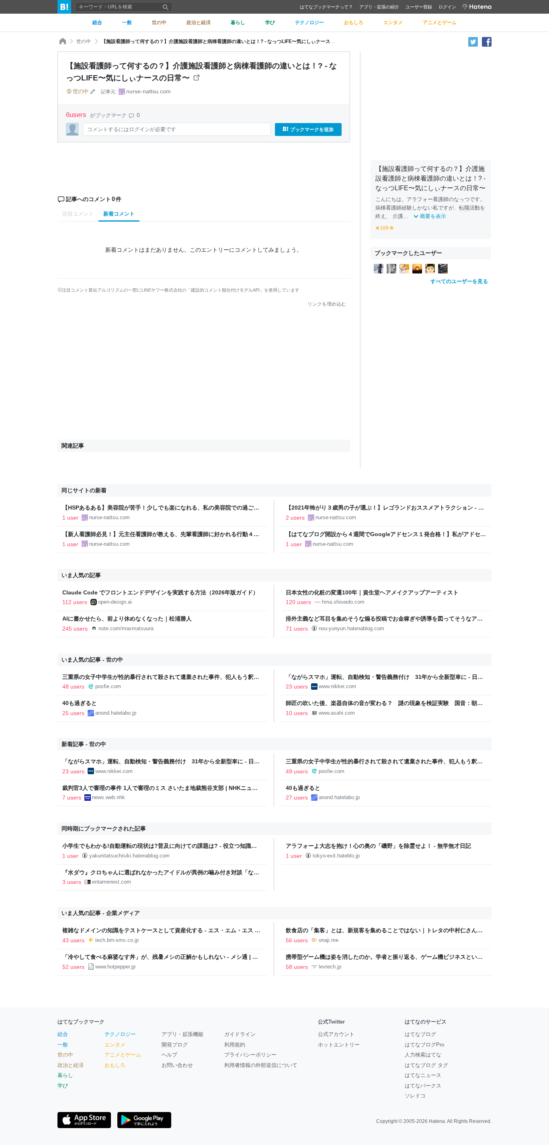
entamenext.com (111, 882)
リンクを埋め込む (326, 304)
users (77, 115)
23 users (297, 686)
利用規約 (234, 1045)
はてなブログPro (424, 1045)
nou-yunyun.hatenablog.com (351, 628)
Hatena (437, 1121)
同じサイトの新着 (84, 490)
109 (384, 228)
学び (62, 1086)
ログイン (447, 6)
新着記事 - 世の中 (83, 744)
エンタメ (114, 1045)
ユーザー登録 (419, 6)
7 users (71, 797)
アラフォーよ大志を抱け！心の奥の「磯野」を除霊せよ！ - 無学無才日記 (378, 846)
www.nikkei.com (337, 686)
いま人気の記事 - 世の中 (92, 659)
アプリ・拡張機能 (182, 1034)
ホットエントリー (339, 1045)
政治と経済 (70, 1065)
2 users (295, 517)
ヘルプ (169, 1055)
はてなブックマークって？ (326, 6)
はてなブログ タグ (426, 1065)
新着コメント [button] (119, 214)
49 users (297, 771)
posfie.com (108, 686)
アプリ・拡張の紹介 (379, 6)
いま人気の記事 (81, 575)
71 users (297, 628)
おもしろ (114, 1065)
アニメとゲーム (122, 1055)
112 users (74, 602)
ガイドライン (240, 1034)
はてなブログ (420, 1034)
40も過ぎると (79, 703)
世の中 (83, 41)
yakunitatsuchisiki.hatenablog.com (129, 856)
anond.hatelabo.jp (115, 713)
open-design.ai (115, 602)
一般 (62, 1045)
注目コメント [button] (78, 214)
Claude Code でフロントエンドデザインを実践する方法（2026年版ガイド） (160, 592)
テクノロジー (120, 1034)
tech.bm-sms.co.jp (117, 940)
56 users (297, 940)
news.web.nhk (108, 797)
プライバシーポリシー (250, 1055)
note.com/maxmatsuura (126, 628)
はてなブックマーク (80, 1022)
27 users (297, 797)
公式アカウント (336, 1034)
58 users (297, 967)
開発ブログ (175, 1045)
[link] (378, 268)
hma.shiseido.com (343, 602)
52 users (73, 967)
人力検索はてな (423, 1055)
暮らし (65, 1075)
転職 (464, 208)
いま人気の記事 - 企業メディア (100, 913)
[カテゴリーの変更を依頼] (93, 91)
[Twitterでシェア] (473, 41)
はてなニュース (423, 1075)
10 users (297, 713)
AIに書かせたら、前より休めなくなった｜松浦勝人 (127, 618)
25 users (73, 713)
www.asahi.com (337, 713)
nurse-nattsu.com (148, 91)
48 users (73, 686)
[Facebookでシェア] (487, 41)
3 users (71, 882)
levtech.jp (330, 967)
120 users (298, 602)
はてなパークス (423, 1086)
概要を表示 (433, 216)
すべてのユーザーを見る (459, 281)
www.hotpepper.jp (115, 967)
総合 (62, 1034)
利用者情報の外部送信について (260, 1065)
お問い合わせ (177, 1065)
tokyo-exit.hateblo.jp (336, 856)
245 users (75, 628)
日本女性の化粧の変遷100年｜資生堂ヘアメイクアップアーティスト (372, 592)
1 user (70, 517)
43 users (73, 940)
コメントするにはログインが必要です (131, 129)
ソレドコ (415, 1096)
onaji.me (328, 940)
